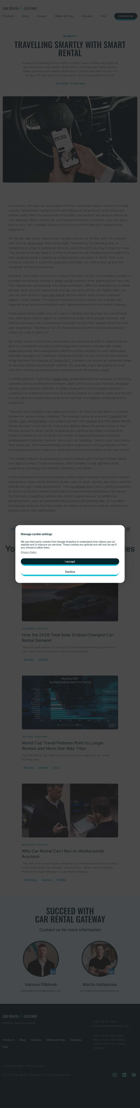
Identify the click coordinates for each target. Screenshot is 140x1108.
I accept (70, 561)
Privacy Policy (29, 552)
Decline (70, 571)
